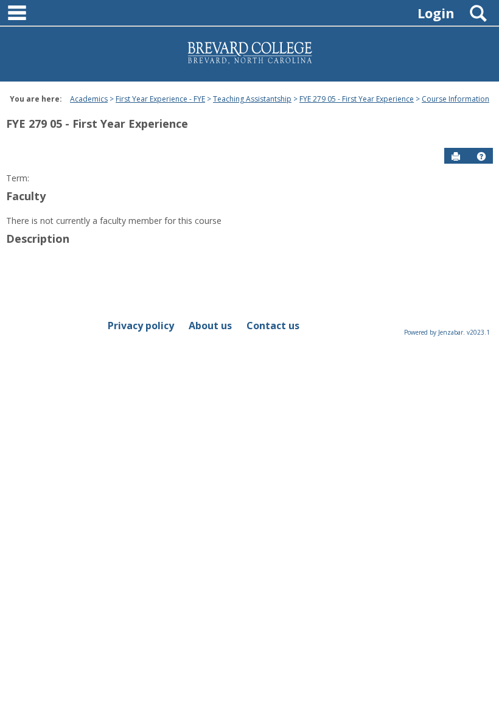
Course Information (455, 99)
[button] (481, 156)
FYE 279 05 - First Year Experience (356, 99)
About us (210, 325)
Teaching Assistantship (252, 99)
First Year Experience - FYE (160, 99)
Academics (89, 99)
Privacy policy (141, 325)
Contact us (272, 325)
